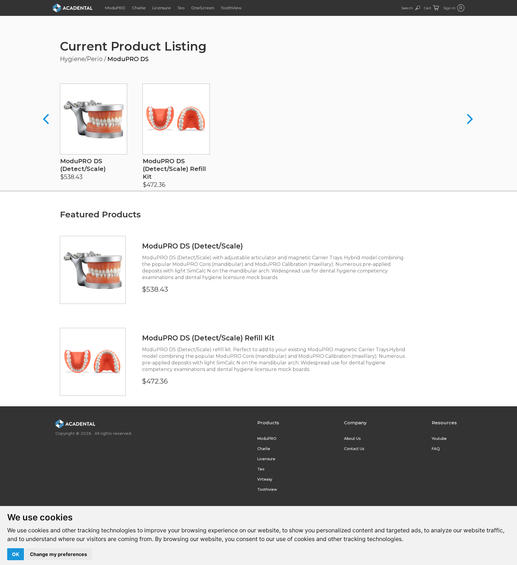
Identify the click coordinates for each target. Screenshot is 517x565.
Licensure (161, 7)
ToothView (231, 7)
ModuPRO (115, 7)
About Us (352, 438)
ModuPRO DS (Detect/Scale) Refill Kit (208, 338)
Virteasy (264, 479)
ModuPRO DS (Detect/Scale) (192, 246)
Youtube (439, 438)
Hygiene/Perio (81, 59)
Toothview (267, 489)
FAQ (436, 448)
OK (15, 554)
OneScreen (202, 7)
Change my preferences (58, 554)
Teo (181, 7)
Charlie (139, 7)
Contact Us (354, 448)
